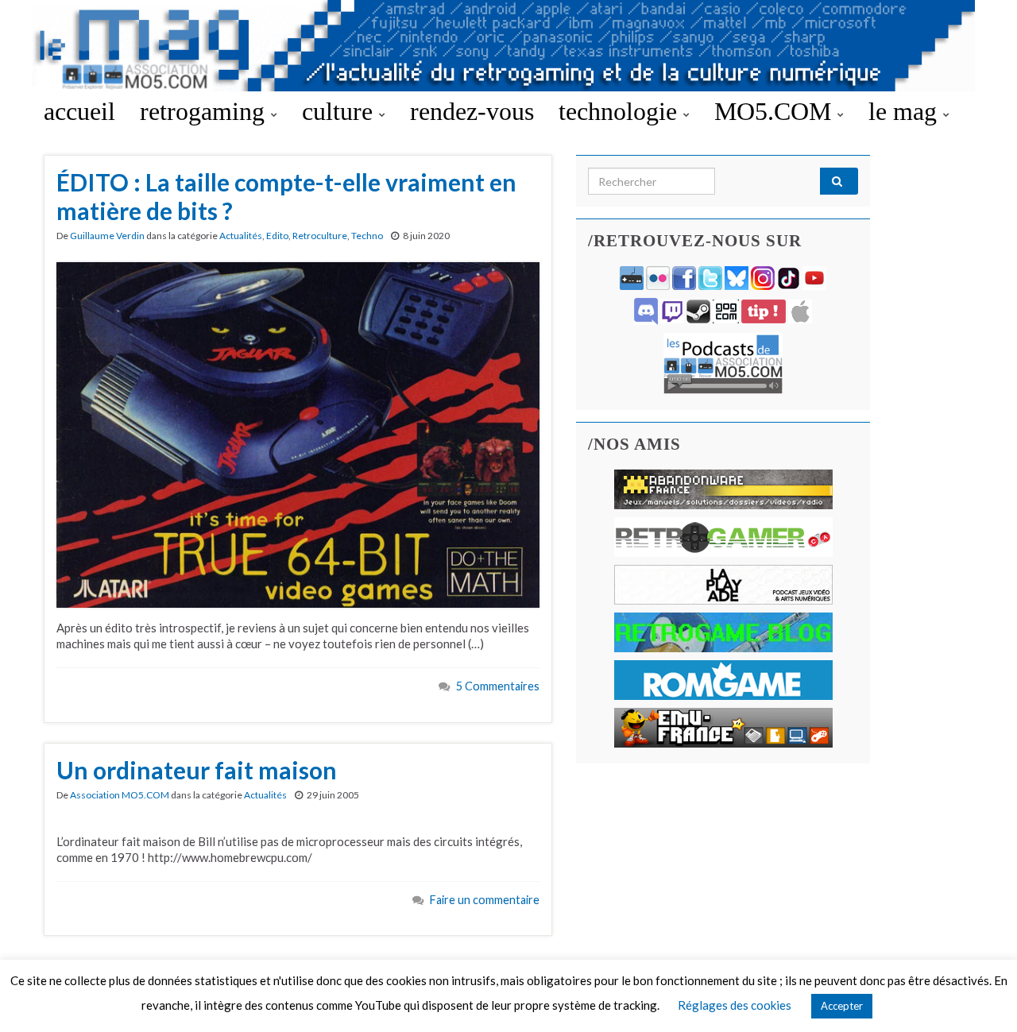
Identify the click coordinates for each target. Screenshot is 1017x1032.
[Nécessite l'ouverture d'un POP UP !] (723, 361)
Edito (277, 236)
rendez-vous (472, 111)
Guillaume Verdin (107, 236)
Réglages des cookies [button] (734, 1005)
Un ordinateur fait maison (196, 770)
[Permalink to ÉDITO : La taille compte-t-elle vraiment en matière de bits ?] (297, 433)
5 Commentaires (497, 686)
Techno (367, 236)
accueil (79, 111)
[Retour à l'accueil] (508, 45)
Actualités (240, 236)
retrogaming (205, 111)
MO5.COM (775, 111)
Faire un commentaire (484, 899)
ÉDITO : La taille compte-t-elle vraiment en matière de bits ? (286, 196)
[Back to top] (981, 996)
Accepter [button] (842, 1005)
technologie (621, 111)
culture (340, 111)
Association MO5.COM (119, 795)
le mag (905, 111)
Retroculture (319, 236)
